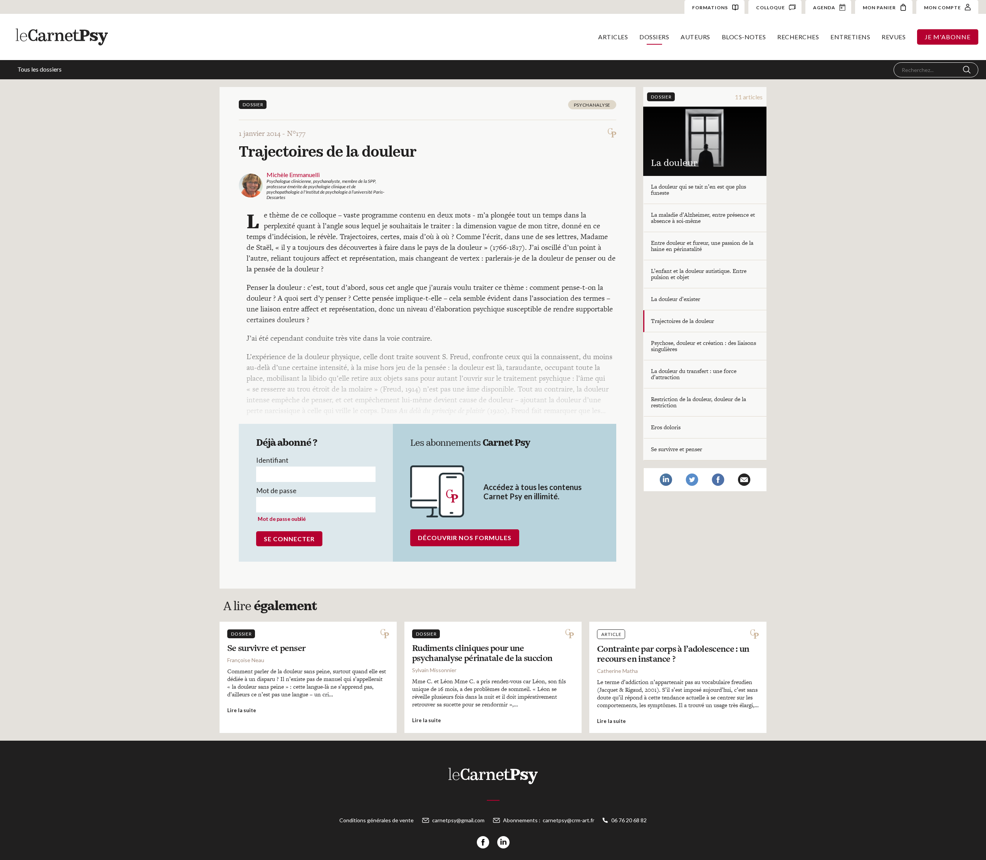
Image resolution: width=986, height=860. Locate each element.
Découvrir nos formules (464, 537)
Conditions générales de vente (376, 820)
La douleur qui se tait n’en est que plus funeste (698, 189)
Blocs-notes (744, 36)
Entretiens (850, 36)
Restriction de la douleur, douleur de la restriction (698, 402)
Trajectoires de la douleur (682, 321)
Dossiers (654, 36)
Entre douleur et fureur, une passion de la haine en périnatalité (702, 246)
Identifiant (272, 460)
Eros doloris (666, 427)
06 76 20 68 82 (629, 820)
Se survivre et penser (676, 449)
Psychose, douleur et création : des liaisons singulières (703, 346)
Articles (613, 36)
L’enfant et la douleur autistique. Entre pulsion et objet (698, 274)
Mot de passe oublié (282, 518)
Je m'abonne (948, 36)
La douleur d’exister (675, 299)
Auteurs (695, 36)
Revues (894, 36)
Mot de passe (276, 490)
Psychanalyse (592, 105)
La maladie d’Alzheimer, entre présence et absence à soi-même (703, 218)
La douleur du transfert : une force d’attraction (693, 374)
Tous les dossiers (39, 69)
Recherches (798, 36)
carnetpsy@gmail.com (458, 820)
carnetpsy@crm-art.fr (568, 820)
